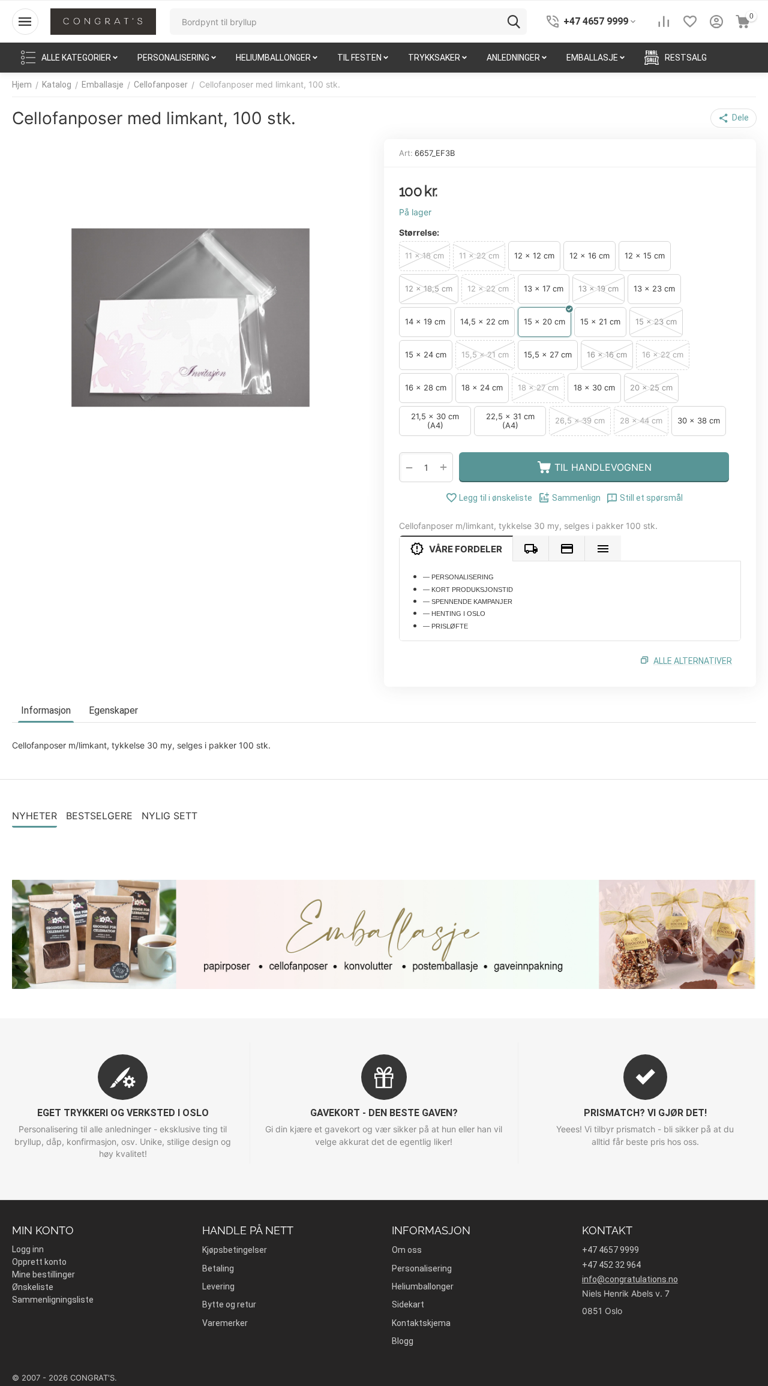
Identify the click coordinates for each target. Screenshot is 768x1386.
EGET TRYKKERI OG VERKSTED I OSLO (123, 1113)
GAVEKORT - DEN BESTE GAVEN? (384, 1113)
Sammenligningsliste (53, 1299)
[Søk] (513, 21)
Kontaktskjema (421, 1323)
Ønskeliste (32, 1287)
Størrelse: (419, 232)
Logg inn (28, 1249)
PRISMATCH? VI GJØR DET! (645, 1113)
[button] (733, 118)
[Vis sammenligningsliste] (663, 21)
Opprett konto (39, 1262)
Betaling (218, 1268)
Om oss (407, 1250)
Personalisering (422, 1268)
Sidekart (408, 1304)
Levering (218, 1286)
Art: (406, 153)
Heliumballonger (423, 1286)
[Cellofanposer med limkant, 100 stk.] (190, 317)
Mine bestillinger (43, 1274)
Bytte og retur (229, 1304)
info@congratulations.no (630, 1279)
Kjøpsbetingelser (234, 1250)
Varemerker (225, 1323)
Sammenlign (576, 498)
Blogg (402, 1341)
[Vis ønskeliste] (690, 21)
